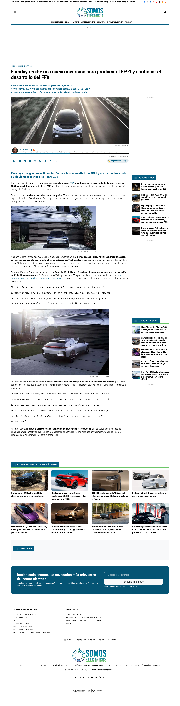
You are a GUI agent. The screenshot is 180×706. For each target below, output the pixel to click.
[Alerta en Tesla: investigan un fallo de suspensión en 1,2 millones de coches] (136, 364)
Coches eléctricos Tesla (22, 627)
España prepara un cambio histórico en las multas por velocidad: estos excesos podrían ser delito (153, 209)
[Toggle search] (165, 12)
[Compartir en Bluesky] (40, 161)
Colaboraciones (79, 640)
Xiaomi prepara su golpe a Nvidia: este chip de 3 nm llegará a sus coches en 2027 (154, 186)
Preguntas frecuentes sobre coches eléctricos (31, 633)
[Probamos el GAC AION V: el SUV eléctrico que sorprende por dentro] (136, 197)
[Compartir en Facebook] (30, 161)
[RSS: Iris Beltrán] (34, 150)
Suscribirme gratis (134, 581)
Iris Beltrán (24, 150)
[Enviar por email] (19, 161)
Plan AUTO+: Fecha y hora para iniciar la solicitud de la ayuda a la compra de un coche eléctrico (155, 375)
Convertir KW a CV (20, 618)
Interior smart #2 (46, 2)
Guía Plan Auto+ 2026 (74, 614)
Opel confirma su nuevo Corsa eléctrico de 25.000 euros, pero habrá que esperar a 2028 (51, 89)
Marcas (16, 621)
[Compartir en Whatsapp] (55, 161)
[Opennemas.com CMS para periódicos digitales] (90, 693)
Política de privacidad (107, 640)
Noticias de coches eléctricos (24, 614)
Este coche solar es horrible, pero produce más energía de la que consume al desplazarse (107, 529)
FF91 (72, 183)
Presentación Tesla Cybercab (84, 2)
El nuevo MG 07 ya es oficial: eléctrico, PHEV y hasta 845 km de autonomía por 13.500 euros (154, 353)
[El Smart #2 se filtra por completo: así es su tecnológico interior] (150, 480)
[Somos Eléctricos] (90, 12)
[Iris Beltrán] (15, 150)
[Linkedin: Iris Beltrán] (31, 150)
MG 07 (56, 2)
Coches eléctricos (25, 66)
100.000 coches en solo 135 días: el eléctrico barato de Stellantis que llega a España (50, 92)
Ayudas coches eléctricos (23, 630)
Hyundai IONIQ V (103, 2)
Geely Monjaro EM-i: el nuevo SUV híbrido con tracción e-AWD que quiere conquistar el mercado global (154, 232)
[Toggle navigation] (15, 12)
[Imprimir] (24, 161)
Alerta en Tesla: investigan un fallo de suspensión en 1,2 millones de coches (154, 363)
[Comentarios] (14, 161)
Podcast (69, 624)
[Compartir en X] (35, 161)
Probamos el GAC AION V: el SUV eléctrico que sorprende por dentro (42, 85)
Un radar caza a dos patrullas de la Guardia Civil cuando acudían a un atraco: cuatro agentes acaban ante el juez (154, 341)
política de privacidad (129, 587)
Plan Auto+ (131, 2)
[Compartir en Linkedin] (50, 161)
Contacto (68, 640)
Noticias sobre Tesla (21, 624)
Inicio (13, 66)
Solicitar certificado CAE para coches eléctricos (85, 618)
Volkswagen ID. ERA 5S (29, 2)
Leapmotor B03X (66, 2)
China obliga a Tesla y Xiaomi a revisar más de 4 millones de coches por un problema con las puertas (150, 529)
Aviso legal (92, 640)
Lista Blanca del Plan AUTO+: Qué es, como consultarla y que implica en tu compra (154, 329)
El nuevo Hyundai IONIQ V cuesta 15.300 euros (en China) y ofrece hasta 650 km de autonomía (69, 529)
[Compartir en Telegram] (45, 161)
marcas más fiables (118, 2)
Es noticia (16, 2)
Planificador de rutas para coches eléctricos (84, 621)
